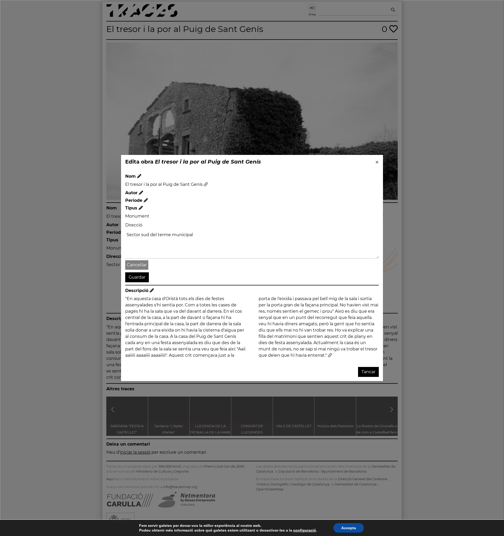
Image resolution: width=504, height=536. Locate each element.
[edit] (139, 176)
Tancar (368, 371)
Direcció (133, 225)
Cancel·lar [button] (137, 264)
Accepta (348, 528)
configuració (304, 530)
